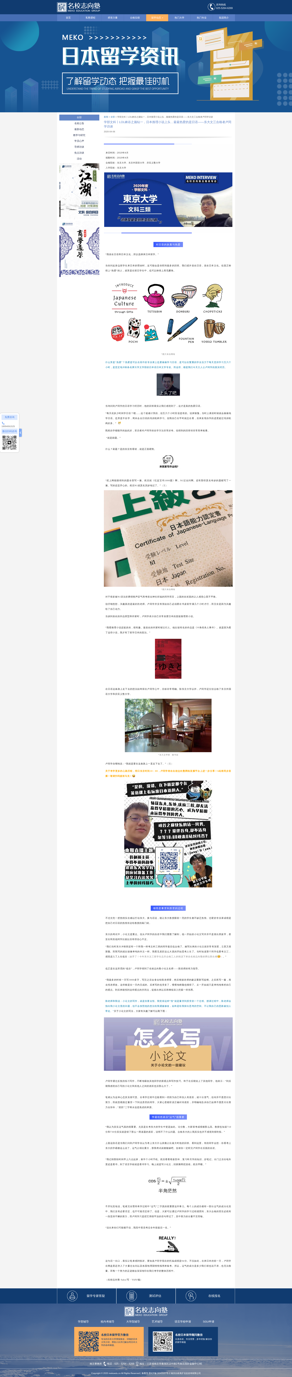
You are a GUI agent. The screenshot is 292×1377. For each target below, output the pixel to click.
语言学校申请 (183, 1321)
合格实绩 (135, 17)
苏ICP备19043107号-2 (159, 1373)
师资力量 (113, 17)
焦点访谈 (79, 152)
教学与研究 (79, 135)
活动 (79, 158)
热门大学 (179, 17)
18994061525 (8, 426)
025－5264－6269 (124, 1363)
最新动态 (79, 129)
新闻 (106, 117)
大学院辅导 (133, 1321)
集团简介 (224, 17)
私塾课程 (90, 17)
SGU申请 (208, 1321)
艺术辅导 (157, 1321)
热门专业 (202, 17)
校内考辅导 (107, 1321)
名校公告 (79, 123)
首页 (68, 17)
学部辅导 (83, 1321)
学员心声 (79, 141)
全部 (79, 117)
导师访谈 (79, 147)
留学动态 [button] (156, 17)
